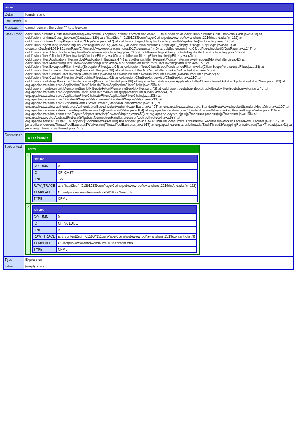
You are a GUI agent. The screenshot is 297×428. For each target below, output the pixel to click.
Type (8, 260)
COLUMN (41, 166)
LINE (37, 179)
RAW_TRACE (44, 186)
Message (11, 27)
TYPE (38, 199)
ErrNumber (13, 21)
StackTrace (13, 34)
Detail (9, 14)
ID (35, 172)
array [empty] (38, 137)
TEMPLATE (42, 192)
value (9, 266)
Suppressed (13, 135)
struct (10, 7)
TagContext (13, 146)
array (32, 149)
